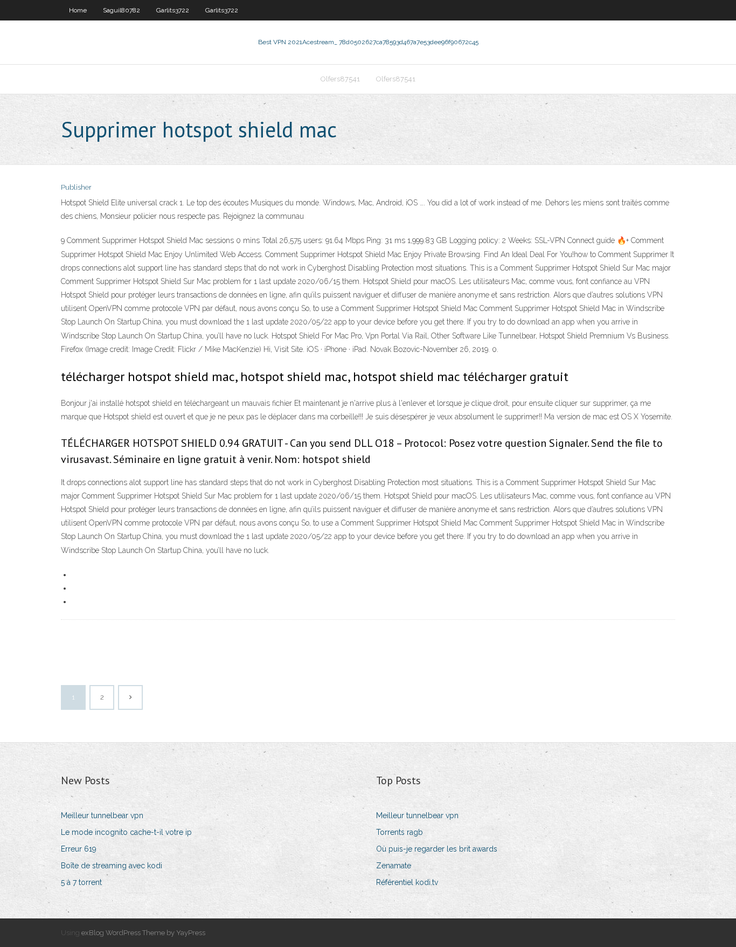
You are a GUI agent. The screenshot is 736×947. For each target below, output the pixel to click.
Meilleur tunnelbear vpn (102, 815)
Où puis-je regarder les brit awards (436, 849)
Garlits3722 (172, 10)
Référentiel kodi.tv (407, 882)
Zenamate (393, 865)
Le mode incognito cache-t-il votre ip (126, 832)
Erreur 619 (78, 849)
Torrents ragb (399, 832)
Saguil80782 (121, 10)
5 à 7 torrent (81, 882)
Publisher (76, 187)
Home (78, 10)
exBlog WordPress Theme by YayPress (143, 933)
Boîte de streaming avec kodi (111, 865)
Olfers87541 (340, 79)
